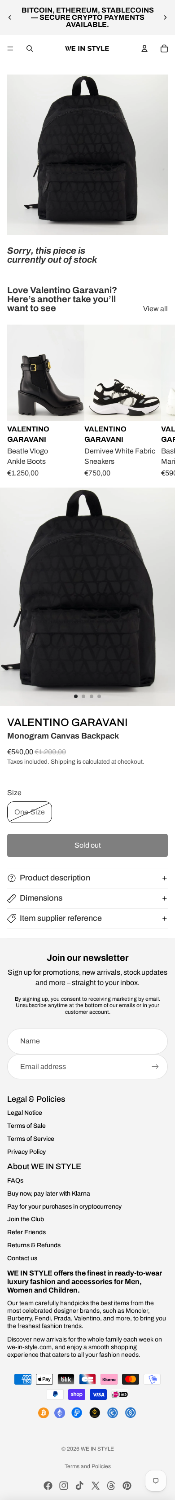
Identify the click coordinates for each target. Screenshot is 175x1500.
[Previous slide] (10, 17)
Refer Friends (26, 1232)
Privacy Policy (26, 1151)
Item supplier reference (61, 918)
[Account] (144, 48)
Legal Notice (24, 1112)
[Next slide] (165, 17)
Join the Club (25, 1219)
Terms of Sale (26, 1125)
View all (155, 308)
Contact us (22, 1258)
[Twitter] (95, 1485)
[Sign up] (155, 1066)
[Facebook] (48, 1485)
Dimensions (41, 897)
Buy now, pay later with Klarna (48, 1193)
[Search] (29, 48)
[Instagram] (63, 1485)
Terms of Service (30, 1138)
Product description (55, 877)
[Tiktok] (79, 1485)
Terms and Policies (88, 1466)
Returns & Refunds (34, 1245)
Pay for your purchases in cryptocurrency (64, 1206)
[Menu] (10, 48)
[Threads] (111, 1485)
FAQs (15, 1180)
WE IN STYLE (97, 1449)
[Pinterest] (127, 1485)
